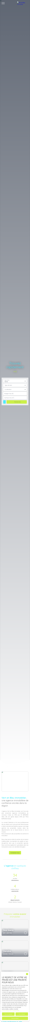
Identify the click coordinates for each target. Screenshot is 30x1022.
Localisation (8, 389)
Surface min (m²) (9, 398)
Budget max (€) (9, 393)
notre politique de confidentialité (10, 1010)
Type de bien (8, 385)
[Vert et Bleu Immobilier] (23, 3)
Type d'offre (6, 380)
